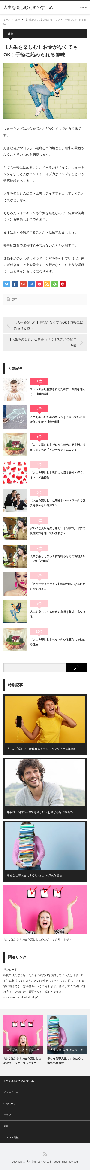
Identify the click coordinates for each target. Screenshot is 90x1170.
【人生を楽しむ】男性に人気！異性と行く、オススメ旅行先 (57, 475)
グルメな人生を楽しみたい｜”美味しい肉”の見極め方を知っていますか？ (57, 531)
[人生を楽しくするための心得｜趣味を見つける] (15, 611)
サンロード (10, 969)
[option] (23, 1040)
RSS (45, 1154)
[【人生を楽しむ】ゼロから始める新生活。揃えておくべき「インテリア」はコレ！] (15, 444)
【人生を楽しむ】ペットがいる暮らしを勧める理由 (57, 642)
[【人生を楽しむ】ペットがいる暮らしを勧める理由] (15, 639)
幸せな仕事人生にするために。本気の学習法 (34, 875)
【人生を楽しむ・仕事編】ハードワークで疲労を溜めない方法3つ (57, 503)
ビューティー (11, 1092)
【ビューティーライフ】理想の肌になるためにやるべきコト (57, 586)
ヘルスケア (9, 1103)
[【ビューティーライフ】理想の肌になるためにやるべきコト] (15, 584)
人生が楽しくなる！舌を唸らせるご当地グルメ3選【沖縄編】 (57, 558)
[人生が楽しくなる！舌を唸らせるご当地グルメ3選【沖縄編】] (15, 556)
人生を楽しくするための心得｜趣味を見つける (57, 614)
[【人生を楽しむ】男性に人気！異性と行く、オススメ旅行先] (15, 472)
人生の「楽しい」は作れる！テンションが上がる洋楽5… (42, 748)
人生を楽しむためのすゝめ (28, 7)
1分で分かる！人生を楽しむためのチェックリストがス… (38, 939)
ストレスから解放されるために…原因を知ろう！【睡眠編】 (57, 391)
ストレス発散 (11, 1137)
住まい (7, 1114)
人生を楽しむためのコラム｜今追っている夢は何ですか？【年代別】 (57, 419)
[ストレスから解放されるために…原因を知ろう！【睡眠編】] (15, 389)
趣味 (17, 19)
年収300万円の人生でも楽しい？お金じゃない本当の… (41, 812)
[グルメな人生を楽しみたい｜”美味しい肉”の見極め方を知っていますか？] (15, 528)
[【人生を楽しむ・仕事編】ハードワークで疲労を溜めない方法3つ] (15, 500)
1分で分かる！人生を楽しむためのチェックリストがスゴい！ (22, 1060)
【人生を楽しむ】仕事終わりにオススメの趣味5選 (42, 342)
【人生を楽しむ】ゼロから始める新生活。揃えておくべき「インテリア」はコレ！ (57, 447)
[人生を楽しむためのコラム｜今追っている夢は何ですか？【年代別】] (15, 417)
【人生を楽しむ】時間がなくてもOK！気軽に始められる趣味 (48, 325)
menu (83, 7)
